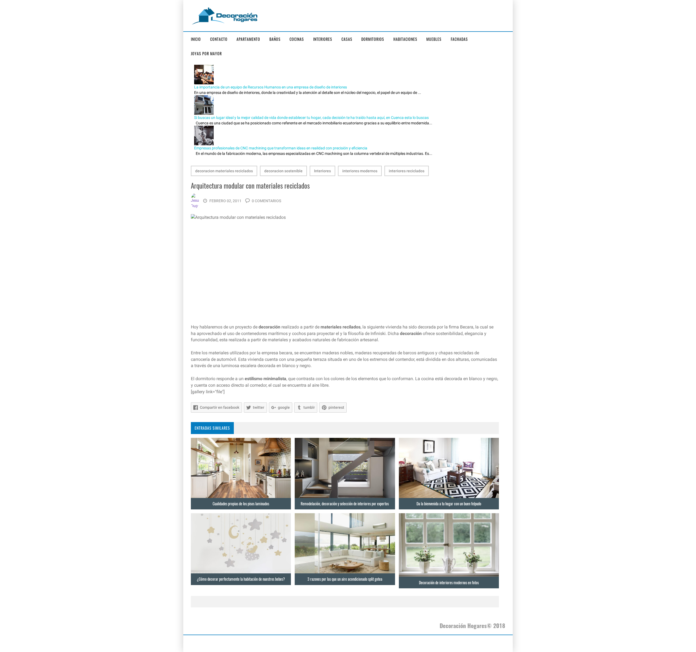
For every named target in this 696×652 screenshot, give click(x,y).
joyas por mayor (206, 53)
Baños (275, 39)
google (284, 407)
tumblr (309, 407)
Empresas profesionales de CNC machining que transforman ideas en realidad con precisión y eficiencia (280, 148)
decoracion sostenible (283, 171)
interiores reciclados (406, 171)
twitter (258, 407)
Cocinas (297, 39)
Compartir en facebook (219, 407)
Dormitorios (372, 39)
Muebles (434, 39)
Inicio (196, 39)
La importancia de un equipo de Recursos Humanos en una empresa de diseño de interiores (270, 87)
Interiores (322, 39)
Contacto (219, 39)
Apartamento (248, 39)
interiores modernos (359, 171)
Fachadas (459, 39)
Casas (346, 39)
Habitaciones (405, 39)
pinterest (336, 407)
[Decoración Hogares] (225, 15)
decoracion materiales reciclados (224, 171)
